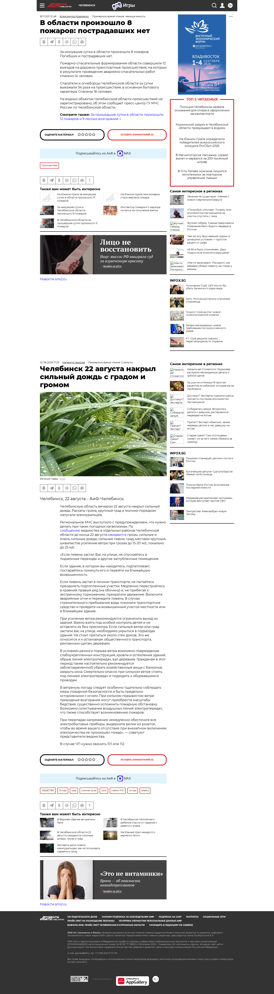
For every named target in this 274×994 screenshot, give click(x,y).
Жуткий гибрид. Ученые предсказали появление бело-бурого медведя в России (210, 226)
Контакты (192, 917)
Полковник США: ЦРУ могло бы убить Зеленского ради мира (206, 287)
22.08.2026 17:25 (49, 362)
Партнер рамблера (102, 979)
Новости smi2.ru (53, 279)
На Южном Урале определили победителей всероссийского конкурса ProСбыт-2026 (202, 142)
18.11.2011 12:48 (48, 16)
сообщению (70, 530)
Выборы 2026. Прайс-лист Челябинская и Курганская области (106, 925)
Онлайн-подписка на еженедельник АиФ (128, 917)
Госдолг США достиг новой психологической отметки (203, 313)
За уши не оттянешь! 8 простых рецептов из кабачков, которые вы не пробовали (210, 385)
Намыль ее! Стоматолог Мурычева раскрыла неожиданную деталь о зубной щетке (208, 372)
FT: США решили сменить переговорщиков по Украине (204, 340)
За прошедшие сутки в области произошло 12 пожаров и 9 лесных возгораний (111, 117)
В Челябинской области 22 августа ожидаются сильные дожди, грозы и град (75, 835)
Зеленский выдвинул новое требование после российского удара (206, 328)
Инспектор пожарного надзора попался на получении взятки (140, 209)
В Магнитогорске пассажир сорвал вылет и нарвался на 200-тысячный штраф (202, 158)
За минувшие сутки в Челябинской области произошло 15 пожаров (71, 210)
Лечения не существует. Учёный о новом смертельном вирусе (208, 198)
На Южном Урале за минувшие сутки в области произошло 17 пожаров (76, 197)
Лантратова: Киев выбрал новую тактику (206, 513)
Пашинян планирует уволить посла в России (209, 460)
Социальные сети (214, 917)
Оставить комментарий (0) (137, 134)
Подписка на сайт (170, 917)
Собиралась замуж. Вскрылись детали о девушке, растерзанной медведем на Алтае (207, 412)
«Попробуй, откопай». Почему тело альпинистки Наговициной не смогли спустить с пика (209, 213)
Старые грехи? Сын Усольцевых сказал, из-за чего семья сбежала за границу (209, 438)
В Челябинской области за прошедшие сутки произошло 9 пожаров (77, 223)
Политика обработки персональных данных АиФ (150, 921)
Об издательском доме (82, 917)
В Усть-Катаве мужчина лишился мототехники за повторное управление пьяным (202, 175)
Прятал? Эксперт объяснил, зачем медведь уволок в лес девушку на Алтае (208, 425)
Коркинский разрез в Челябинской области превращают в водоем (202, 126)
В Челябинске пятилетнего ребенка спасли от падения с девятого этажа (139, 822)
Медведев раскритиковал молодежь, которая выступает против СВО (209, 499)
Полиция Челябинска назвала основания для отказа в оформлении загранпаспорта (202, 110)
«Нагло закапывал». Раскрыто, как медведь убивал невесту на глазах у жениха (209, 266)
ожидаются (117, 535)
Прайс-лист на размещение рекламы (90, 921)
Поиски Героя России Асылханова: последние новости (208, 486)
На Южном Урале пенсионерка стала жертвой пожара (140, 196)
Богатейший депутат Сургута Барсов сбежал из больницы (209, 473)
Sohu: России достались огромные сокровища (208, 300)
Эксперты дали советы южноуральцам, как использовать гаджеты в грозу (78, 848)
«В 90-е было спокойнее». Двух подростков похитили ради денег (208, 251)
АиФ (62, 478)
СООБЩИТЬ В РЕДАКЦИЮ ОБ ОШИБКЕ (171, 925)
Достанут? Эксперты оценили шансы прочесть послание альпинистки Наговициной (210, 399)
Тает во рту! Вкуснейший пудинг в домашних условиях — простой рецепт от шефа (208, 239)
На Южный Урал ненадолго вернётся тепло (138, 834)
